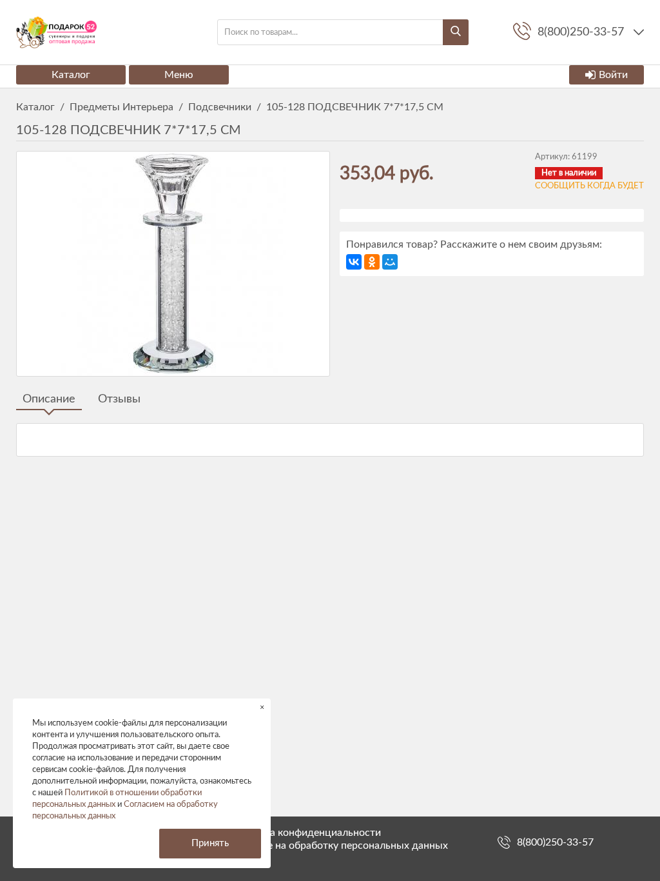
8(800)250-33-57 (555, 842)
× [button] (262, 707)
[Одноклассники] (372, 262)
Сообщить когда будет (589, 186)
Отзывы (119, 399)
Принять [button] (210, 843)
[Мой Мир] (390, 262)
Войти (613, 75)
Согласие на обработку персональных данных (338, 845)
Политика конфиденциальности (305, 832)
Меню (178, 75)
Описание (49, 399)
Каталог (71, 75)
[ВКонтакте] (354, 262)
